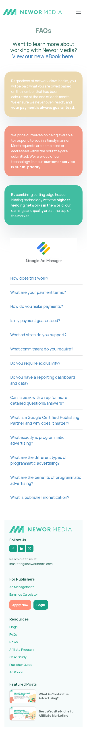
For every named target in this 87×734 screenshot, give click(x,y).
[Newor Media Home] (40, 529)
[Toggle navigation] (78, 12)
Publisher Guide (20, 664)
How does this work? (29, 278)
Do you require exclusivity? (35, 363)
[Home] (32, 11)
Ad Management (21, 587)
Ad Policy (16, 672)
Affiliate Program (21, 649)
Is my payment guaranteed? (35, 320)
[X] (29, 548)
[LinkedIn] (21, 548)
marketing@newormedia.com (31, 564)
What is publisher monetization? (39, 497)
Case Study (17, 657)
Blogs (13, 627)
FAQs (13, 634)
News (13, 642)
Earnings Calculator (23, 594)
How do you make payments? (36, 306)
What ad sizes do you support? (38, 334)
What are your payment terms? (38, 292)
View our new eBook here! (43, 56)
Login (40, 605)
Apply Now (20, 605)
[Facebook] (13, 548)
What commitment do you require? (41, 349)
